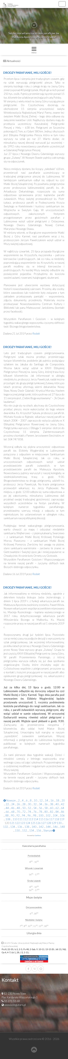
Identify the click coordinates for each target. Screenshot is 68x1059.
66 (7, 811)
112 (25, 819)
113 (30, 819)
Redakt (36, 333)
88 (7, 815)
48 (18, 808)
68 (12, 811)
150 (17, 830)
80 (46, 811)
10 (35, 800)
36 (46, 804)
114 (36, 819)
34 (40, 804)
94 (23, 815)
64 (62, 808)
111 (20, 819)
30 (29, 804)
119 (62, 819)
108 (8, 819)
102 (48, 815)
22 (7, 804)
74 (29, 811)
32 (35, 804)
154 (31, 830)
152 (24, 830)
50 (23, 808)
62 (57, 808)
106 (62, 815)
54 (35, 808)
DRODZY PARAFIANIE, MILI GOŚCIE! (27, 72)
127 (43, 823)
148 (62, 826)
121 (12, 823)
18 (57, 800)
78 (40, 811)
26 (18, 804)
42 (62, 804)
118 (56, 819)
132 (5, 826)
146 (55, 826)
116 (46, 819)
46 (12, 808)
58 (46, 808)
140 (34, 826)
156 (38, 830)
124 (27, 823)
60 (51, 808)
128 (48, 823)
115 (41, 819)
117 (51, 819)
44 (7, 808)
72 (23, 811)
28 (23, 804)
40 (57, 804)
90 (12, 815)
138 (27, 826)
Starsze (48, 830)
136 (19, 826)
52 (29, 808)
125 (33, 823)
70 (18, 811)
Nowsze (11, 800)
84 (57, 811)
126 (38, 823)
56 (40, 808)
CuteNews (38, 835)
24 (12, 804)
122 (17, 823)
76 (35, 811)
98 (34, 815)
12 (41, 800)
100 (41, 815)
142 (41, 826)
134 (12, 826)
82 (51, 811)
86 (62, 811)
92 (18, 815)
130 (59, 823)
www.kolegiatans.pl (15, 1004)
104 (55, 815)
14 (46, 800)
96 (29, 815)
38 (51, 804)
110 (15, 819)
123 (22, 823)
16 (52, 800)
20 (63, 800)
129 (54, 823)
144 (48, 826)
